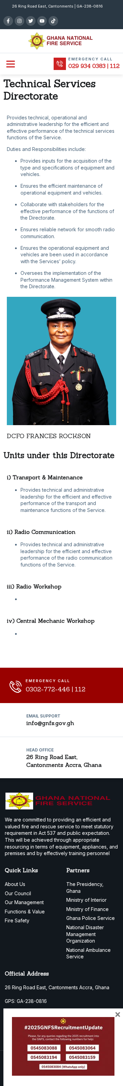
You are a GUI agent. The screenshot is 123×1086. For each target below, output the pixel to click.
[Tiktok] (53, 21)
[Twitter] (31, 21)
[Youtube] (42, 21)
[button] (10, 64)
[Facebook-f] (8, 21)
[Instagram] (19, 21)
